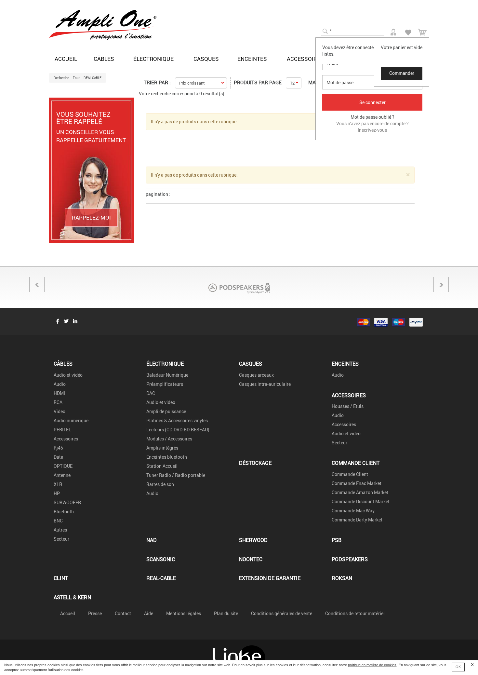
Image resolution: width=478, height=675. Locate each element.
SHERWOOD (253, 539)
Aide (148, 613)
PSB (336, 539)
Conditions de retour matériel (355, 613)
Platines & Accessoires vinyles (177, 420)
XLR (58, 484)
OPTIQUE (63, 466)
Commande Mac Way (353, 510)
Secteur (61, 539)
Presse (95, 613)
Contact (123, 613)
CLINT (61, 577)
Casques (206, 58)
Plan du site (226, 613)
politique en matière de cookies (372, 665)
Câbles (104, 58)
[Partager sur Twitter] (66, 321)
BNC (58, 521)
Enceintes (252, 58)
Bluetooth (64, 511)
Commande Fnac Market (356, 483)
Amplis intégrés (162, 448)
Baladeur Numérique (167, 375)
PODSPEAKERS (350, 559)
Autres (60, 530)
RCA (58, 402)
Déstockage (255, 462)
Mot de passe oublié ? (372, 117)
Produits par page (258, 82)
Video (59, 411)
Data (58, 457)
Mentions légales (183, 613)
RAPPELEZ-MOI (91, 217)
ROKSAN (342, 577)
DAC (150, 393)
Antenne (62, 475)
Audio (60, 384)
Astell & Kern (72, 597)
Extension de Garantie (269, 577)
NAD (151, 539)
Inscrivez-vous (372, 130)
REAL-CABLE (161, 577)
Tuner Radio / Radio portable (175, 475)
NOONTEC (250, 559)
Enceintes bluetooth (166, 457)
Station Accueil (162, 466)
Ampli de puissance (166, 411)
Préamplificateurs (164, 384)
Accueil (66, 58)
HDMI (59, 393)
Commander (401, 73)
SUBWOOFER (67, 502)
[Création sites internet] (239, 657)
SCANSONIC (160, 559)
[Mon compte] (394, 30)
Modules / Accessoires (169, 439)
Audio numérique (71, 420)
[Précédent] (37, 284)
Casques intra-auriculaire (265, 384)
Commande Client (355, 462)
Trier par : (157, 82)
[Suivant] (441, 284)
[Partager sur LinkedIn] (75, 321)
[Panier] (422, 31)
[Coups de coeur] (408, 31)
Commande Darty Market (357, 520)
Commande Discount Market (361, 501)
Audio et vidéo (68, 375)
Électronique (153, 58)
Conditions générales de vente (281, 613)
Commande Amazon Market (360, 492)
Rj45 (58, 448)
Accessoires (305, 58)
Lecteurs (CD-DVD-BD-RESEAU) (177, 429)
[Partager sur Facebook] (57, 321)
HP (57, 493)
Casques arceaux (256, 375)
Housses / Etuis (348, 406)
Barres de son (160, 484)
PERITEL (62, 429)
